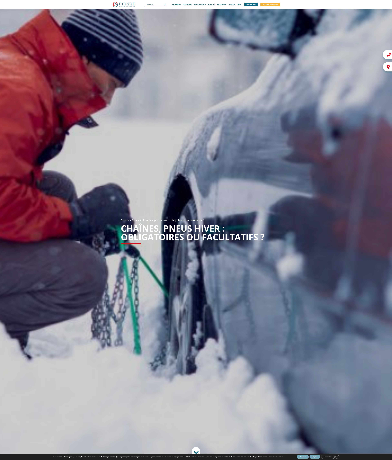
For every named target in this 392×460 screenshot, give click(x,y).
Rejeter (315, 457)
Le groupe (231, 4)
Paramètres (328, 457)
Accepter (303, 457)
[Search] (165, 4)
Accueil (125, 220)
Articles (136, 220)
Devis (239, 4)
